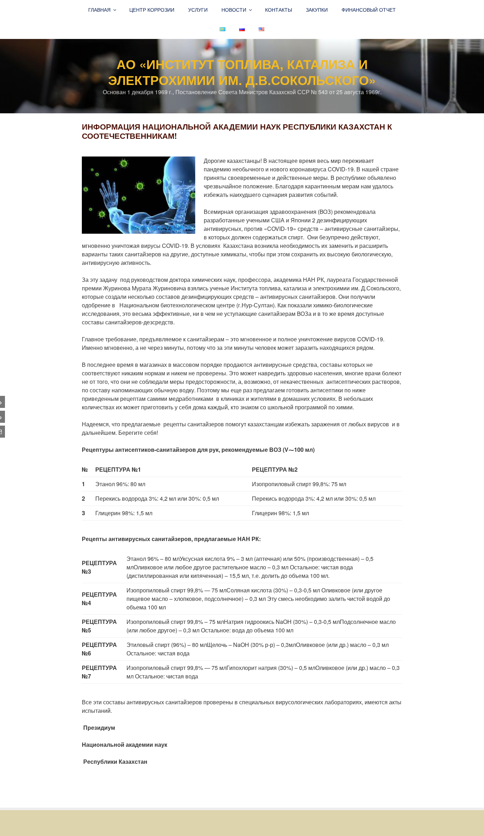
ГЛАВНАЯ (99, 9)
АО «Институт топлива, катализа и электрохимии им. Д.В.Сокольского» (242, 72)
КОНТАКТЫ (278, 9)
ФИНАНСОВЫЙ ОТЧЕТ (369, 9)
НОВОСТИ (233, 9)
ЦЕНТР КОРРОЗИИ (151, 9)
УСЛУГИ (198, 9)
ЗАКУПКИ (317, 9)
